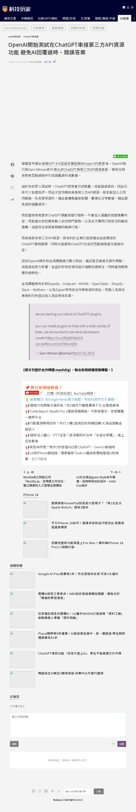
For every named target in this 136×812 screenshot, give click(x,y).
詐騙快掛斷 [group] (77, 28)
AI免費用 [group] (39, 28)
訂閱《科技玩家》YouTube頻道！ (72, 393)
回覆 (121, 744)
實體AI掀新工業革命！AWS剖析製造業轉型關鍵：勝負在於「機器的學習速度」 (79, 596)
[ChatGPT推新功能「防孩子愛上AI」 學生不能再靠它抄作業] (22, 659)
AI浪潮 (124, 18)
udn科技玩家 (14, 36)
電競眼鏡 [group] (58, 28)
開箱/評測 (69, 18)
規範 (14, 744)
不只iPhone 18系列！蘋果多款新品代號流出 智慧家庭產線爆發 (87, 525)
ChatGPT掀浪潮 (30, 36)
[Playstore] (52, 790)
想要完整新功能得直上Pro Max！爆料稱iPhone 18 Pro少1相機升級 (87, 545)
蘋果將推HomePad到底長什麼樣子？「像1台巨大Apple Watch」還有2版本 (86, 505)
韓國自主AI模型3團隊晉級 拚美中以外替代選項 (70, 673)
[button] (128, 8)
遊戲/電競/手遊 (105, 18)
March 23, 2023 (83, 353)
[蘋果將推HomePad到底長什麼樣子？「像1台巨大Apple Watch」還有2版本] (35, 509)
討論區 (14, 696)
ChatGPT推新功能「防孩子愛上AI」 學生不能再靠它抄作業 (80, 653)
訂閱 (99, 791)
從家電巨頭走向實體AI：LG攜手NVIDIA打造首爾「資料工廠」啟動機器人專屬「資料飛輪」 (81, 615)
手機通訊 (27, 18)
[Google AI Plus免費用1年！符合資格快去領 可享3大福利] (22, 580)
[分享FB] (12, 164)
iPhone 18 (30, 494)
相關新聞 (16, 565)
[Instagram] (39, 790)
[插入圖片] (113, 744)
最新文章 (10, 18)
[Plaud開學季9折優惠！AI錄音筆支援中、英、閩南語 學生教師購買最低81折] (22, 639)
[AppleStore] (58, 790)
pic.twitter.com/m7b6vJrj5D (56, 343)
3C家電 (85, 18)
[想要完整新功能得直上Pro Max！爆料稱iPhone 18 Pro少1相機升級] (35, 549)
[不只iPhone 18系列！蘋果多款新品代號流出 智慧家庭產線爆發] (35, 529)
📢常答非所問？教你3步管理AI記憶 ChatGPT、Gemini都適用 (70, 447)
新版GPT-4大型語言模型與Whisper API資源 (73, 163)
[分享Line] (12, 176)
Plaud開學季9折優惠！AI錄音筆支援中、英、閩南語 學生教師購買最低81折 (81, 635)
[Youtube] (124, 8)
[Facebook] (33, 790)
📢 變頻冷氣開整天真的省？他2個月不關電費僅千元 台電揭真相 (72, 405)
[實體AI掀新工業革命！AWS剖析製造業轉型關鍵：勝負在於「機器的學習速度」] (22, 600)
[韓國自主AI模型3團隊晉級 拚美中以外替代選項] (22, 679)
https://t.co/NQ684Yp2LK (64, 337)
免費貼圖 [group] (98, 28)
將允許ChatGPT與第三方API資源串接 (81, 169)
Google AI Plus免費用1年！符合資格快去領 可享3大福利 (78, 574)
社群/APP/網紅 (48, 18)
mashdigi (63, 369)
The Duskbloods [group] (14, 28)
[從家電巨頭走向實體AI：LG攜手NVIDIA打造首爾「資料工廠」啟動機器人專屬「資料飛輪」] (22, 619)
